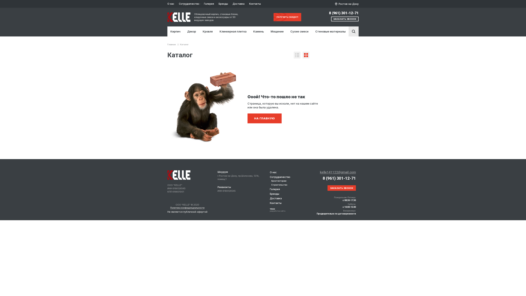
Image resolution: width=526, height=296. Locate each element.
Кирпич (175, 31)
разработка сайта (277, 211)
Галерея (209, 3)
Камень (258, 31)
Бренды (223, 3)
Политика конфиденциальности (187, 208)
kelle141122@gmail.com (338, 172)
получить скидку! (287, 17)
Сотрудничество (189, 3)
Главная (171, 44)
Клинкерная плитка (233, 31)
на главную (264, 118)
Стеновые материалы (330, 31)
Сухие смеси (299, 31)
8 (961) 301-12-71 (344, 13)
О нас (170, 3)
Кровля (208, 31)
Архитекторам (278, 181)
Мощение (277, 31)
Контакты (255, 3)
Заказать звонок (345, 19)
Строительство (279, 184)
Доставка (239, 3)
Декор (191, 31)
